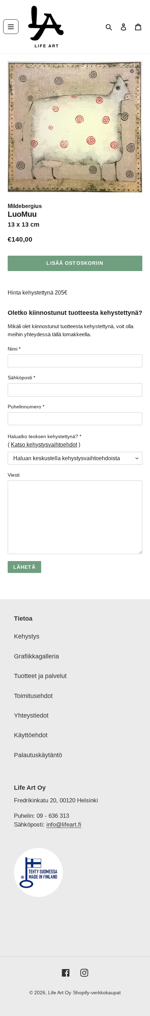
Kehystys (26, 636)
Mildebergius (25, 206)
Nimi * (14, 349)
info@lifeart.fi (63, 824)
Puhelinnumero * (26, 406)
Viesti (14, 475)
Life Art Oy (59, 992)
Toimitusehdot (33, 695)
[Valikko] (10, 26)
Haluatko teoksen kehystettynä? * (44, 436)
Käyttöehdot (30, 735)
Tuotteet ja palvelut (40, 675)
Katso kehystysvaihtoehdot (44, 445)
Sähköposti (21, 377)
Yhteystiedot (31, 715)
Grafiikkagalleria (36, 656)
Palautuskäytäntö (38, 755)
